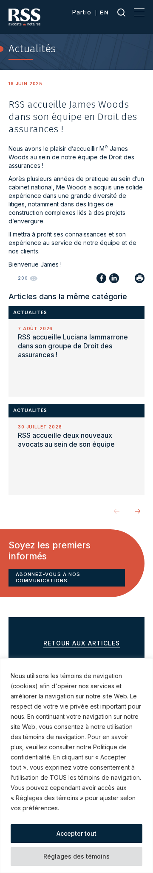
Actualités (30, 312)
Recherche (121, 12)
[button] (137, 511)
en (104, 12)
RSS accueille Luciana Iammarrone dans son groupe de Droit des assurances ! (73, 346)
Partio (82, 12)
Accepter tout (76, 833)
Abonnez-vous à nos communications (48, 577)
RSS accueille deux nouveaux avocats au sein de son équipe (66, 439)
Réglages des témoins (76, 856)
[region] (76, 765)
